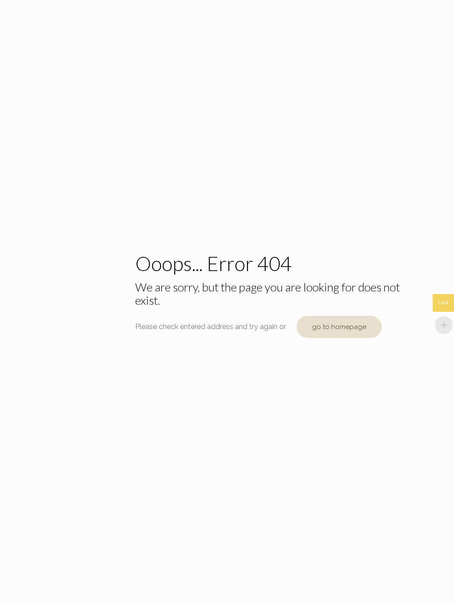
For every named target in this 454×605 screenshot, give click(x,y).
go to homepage (339, 327)
